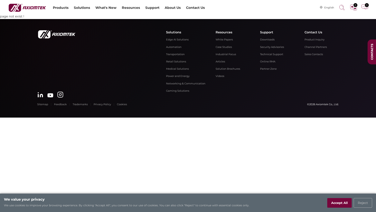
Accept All (339, 203)
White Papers (224, 39)
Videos (220, 76)
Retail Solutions (176, 61)
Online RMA (267, 61)
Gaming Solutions (177, 90)
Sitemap (42, 104)
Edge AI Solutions (177, 39)
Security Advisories (272, 47)
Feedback (60, 104)
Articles (220, 61)
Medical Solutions (177, 68)
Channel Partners (316, 47)
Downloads (267, 39)
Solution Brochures (228, 68)
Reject (363, 203)
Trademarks (80, 104)
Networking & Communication (185, 83)
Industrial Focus (226, 54)
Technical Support (271, 54)
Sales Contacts (314, 54)
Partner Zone (268, 68)
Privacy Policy (102, 104)
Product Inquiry (314, 39)
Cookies (122, 104)
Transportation (175, 54)
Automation (174, 47)
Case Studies (224, 47)
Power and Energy (178, 76)
